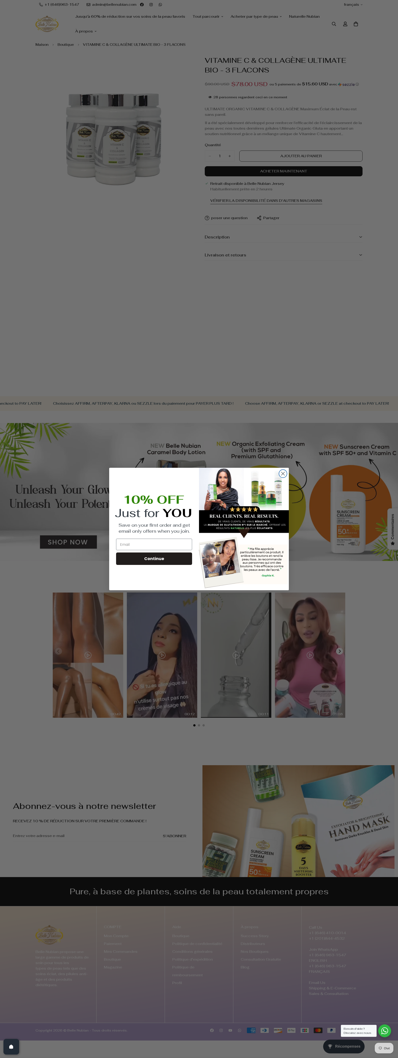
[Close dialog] (283, 474)
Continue (154, 558)
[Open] (11, 1047)
